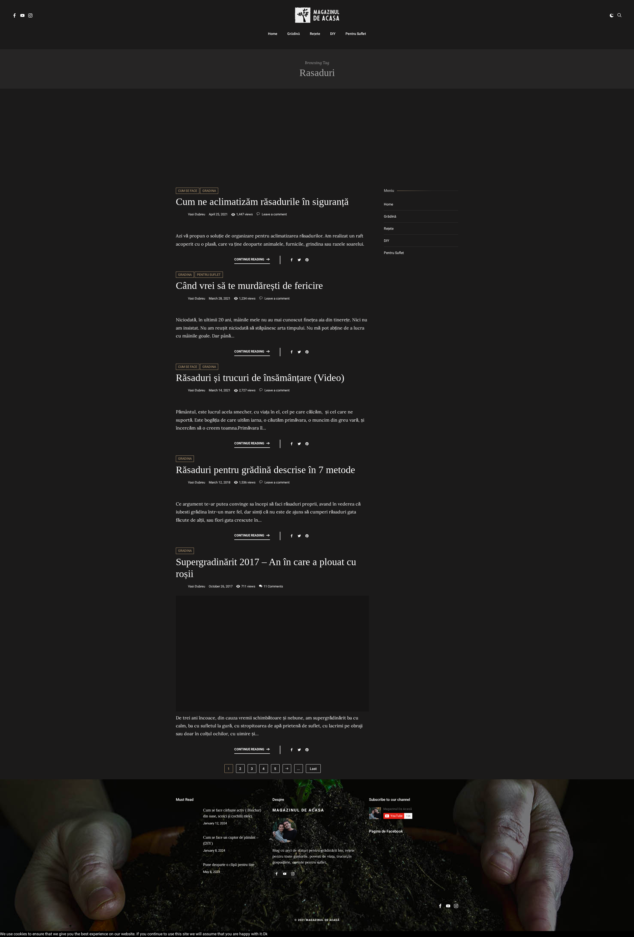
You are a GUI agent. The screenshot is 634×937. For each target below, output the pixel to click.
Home (272, 34)
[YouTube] (22, 16)
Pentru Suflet (355, 34)
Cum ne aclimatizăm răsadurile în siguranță (262, 201)
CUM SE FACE (187, 191)
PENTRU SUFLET (209, 275)
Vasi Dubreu (196, 214)
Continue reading (249, 259)
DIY (333, 34)
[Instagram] (30, 16)
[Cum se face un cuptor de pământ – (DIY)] (187, 846)
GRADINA (209, 191)
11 (273, 586)
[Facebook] (14, 16)
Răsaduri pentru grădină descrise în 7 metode (265, 469)
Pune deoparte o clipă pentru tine (228, 864)
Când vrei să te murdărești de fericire (249, 285)
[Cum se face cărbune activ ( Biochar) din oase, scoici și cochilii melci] (187, 818)
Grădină (293, 34)
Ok (265, 934)
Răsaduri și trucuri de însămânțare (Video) (260, 377)
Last (313, 769)
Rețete (315, 34)
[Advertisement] (317, 138)
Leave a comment (274, 214)
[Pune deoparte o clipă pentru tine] (187, 873)
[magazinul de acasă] (317, 15)
